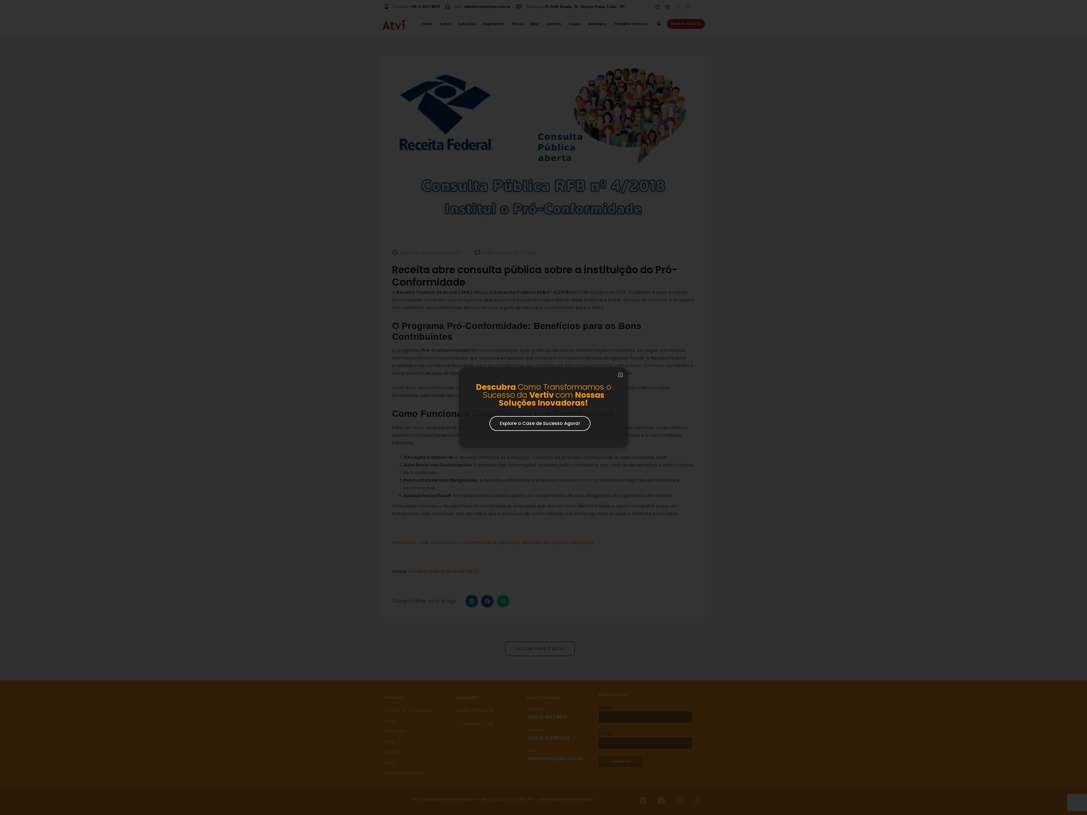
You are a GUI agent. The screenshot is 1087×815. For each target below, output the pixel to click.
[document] (543, 407)
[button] (620, 375)
